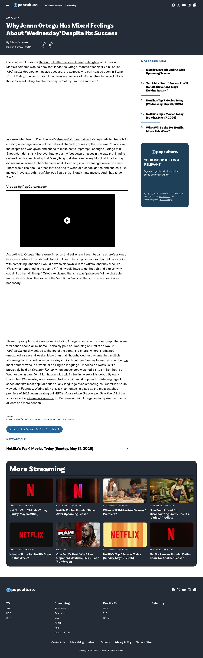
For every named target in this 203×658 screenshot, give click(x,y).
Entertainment (53, 5)
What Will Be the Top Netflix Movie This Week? (164, 129)
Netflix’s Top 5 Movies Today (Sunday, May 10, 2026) (122, 556)
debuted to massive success (42, 71)
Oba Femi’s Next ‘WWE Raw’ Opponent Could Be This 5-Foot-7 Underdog (78, 557)
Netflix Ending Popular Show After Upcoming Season (75, 512)
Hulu (57, 627)
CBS (8, 618)
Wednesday (70, 419)
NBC (8, 613)
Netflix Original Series (51, 419)
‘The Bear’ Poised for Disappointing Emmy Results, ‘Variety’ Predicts (170, 513)
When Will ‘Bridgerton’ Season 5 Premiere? (124, 512)
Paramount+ (61, 608)
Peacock (59, 613)
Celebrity (70, 5)
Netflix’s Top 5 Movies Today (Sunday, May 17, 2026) (164, 115)
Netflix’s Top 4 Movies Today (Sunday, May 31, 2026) (49, 448)
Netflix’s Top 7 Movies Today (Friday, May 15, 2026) (28, 512)
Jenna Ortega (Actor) (17, 419)
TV (8, 603)
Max (57, 618)
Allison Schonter (19, 42)
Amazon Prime (62, 632)
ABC (8, 608)
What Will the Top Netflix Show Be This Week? (31, 556)
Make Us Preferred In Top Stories (34, 429)
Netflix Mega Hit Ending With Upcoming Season (165, 71)
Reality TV (110, 603)
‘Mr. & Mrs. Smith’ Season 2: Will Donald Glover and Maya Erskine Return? (167, 86)
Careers (105, 642)
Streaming (12, 18)
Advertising (77, 642)
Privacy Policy (166, 199)
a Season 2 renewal (40, 398)
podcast (74, 139)
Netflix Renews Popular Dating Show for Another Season (170, 556)
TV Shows (155, 549)
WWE (59, 549)
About (92, 642)
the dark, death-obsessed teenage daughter (69, 62)
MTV (105, 608)
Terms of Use (164, 196)
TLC (105, 613)
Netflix (33, 419)
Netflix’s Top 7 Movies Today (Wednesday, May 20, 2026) (164, 102)
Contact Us (58, 642)
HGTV (106, 618)
